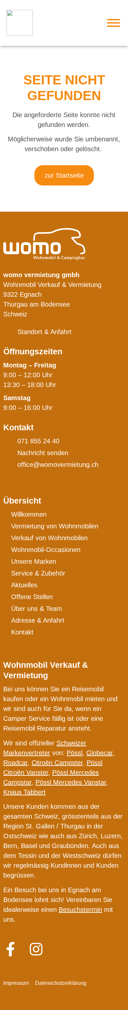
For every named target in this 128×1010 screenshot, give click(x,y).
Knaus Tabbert (24, 792)
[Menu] (113, 22)
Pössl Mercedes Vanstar (70, 782)
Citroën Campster (57, 762)
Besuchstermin (80, 909)
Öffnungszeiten (32, 351)
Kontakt (18, 427)
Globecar (99, 752)
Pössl (74, 752)
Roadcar (15, 762)
